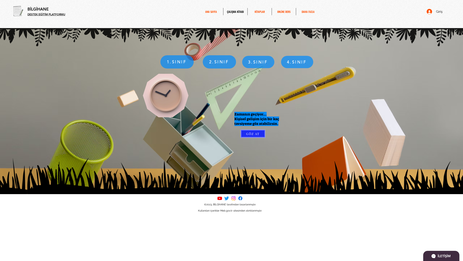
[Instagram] (233, 198)
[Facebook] (240, 198)
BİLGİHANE (38, 9)
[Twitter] (226, 198)
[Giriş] (429, 12)
